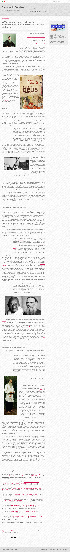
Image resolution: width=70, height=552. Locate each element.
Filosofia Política (33, 8)
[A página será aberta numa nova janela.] (9, 47)
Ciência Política (43, 8)
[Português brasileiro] (2, 1)
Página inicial (5, 18)
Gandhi (7, 100)
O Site (45, 11)
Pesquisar (66, 1)
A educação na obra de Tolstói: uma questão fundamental (22, 499)
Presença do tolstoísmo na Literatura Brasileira (26, 494)
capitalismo (41, 390)
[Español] (4, 1)
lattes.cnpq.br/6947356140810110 (36, 37)
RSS (60, 549)
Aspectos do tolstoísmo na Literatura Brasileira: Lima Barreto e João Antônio (21, 488)
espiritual (20, 240)
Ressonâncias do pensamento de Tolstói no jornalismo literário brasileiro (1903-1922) (22, 475)
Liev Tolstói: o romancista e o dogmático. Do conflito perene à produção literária (20, 482)
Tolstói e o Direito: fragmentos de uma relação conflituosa (27, 516)
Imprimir (66, 549)
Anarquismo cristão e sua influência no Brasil (23, 511)
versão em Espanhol (39, 44)
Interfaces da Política (55, 8)
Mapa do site (52, 549)
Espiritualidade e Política (35, 11)
